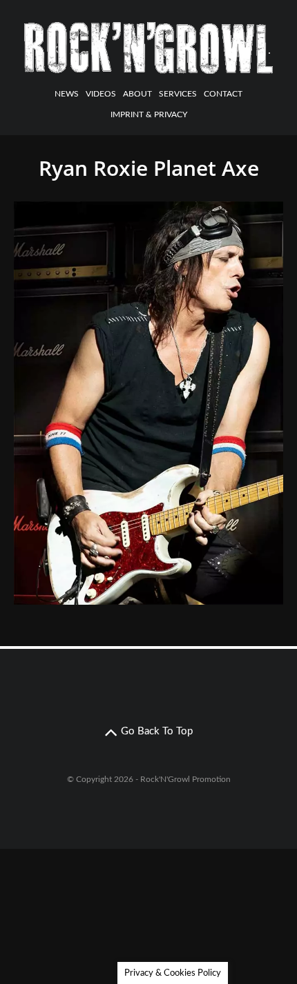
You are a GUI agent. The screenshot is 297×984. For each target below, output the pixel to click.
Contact (223, 94)
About (137, 94)
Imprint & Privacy (149, 114)
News (67, 94)
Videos (101, 94)
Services (178, 94)
